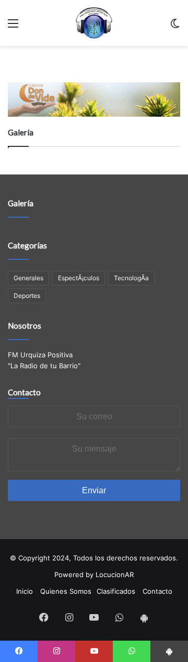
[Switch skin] (175, 27)
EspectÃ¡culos (78, 278)
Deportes (27, 295)
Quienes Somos (65, 591)
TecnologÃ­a (131, 278)
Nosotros (24, 325)
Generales (28, 278)
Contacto (24, 392)
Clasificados (116, 591)
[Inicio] (94, 23)
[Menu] (13, 27)
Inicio (24, 591)
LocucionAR (115, 574)
